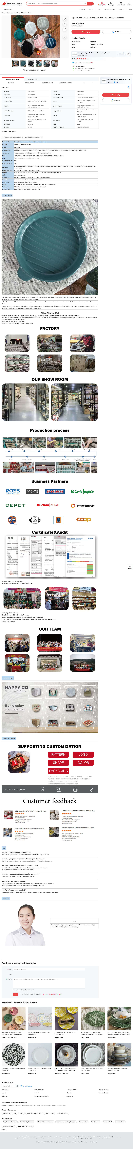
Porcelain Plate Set (62, 1113)
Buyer (89, 9)
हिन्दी (91, 1138)
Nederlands (70, 1138)
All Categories (8, 9)
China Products (31, 1136)
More (3, 1129)
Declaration (85, 1142)
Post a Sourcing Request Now (52, 994)
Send (15, 994)
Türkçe (101, 1138)
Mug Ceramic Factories (9, 1122)
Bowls (36, 1093)
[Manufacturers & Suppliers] (12, 4)
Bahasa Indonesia (116, 1138)
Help (99, 9)
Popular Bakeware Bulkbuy (24, 1126)
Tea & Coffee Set (103, 1093)
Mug (3, 1093)
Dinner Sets (6, 1113)
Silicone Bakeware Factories (45, 1122)
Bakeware (4, 1096)
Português (36, 1138)
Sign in (129, 5)
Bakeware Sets (83, 1122)
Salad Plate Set (49, 1113)
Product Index (97, 1136)
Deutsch (63, 1138)
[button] (92, 82)
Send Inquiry (86, 32)
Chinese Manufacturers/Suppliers (45, 1136)
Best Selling (5, 1090)
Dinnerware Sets (103, 1090)
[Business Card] (128, 87)
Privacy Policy (93, 1142)
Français (43, 1138)
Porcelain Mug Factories (27, 1122)
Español (30, 1138)
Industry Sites (78, 1136)
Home (3, 13)
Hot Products (22, 1136)
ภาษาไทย (96, 1138)
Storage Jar (69, 1096)
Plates (29, 13)
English (24, 1138)
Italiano (57, 1138)
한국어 (81, 1138)
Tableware (23, 13)
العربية (76, 1138)
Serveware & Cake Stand (41, 1096)
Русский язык (50, 1138)
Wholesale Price (69, 1136)
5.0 (108, 82)
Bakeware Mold (119, 1122)
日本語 (86, 1138)
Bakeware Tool (107, 1122)
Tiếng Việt (107, 1138)
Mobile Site (105, 1136)
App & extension (109, 9)
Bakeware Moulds (8, 1126)
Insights (112, 1136)
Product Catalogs (27, 1086)
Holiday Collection (71, 1090)
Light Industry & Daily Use (13, 13)
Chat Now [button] (118, 32)
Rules (130, 9)
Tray (14, 1113)
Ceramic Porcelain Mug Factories (66, 1122)
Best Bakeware (95, 1122)
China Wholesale (59, 1136)
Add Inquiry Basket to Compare (35, 70)
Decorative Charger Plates (34, 1113)
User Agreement (77, 1142)
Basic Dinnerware (39, 1090)
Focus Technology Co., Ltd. (54, 1142)
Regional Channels (87, 1136)
